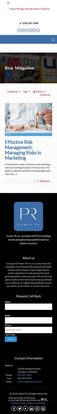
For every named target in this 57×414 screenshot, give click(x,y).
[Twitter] (23, 30)
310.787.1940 (25, 375)
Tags (25, 91)
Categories (12, 91)
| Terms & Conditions (36, 403)
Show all (46, 94)
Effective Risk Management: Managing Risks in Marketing (23, 150)
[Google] (38, 30)
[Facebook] (19, 30)
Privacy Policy (18, 403)
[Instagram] (34, 30)
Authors (40, 91)
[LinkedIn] (30, 30)
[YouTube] (26, 30)
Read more (45, 181)
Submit (11, 339)
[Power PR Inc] (28, 10)
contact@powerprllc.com (30, 381)
